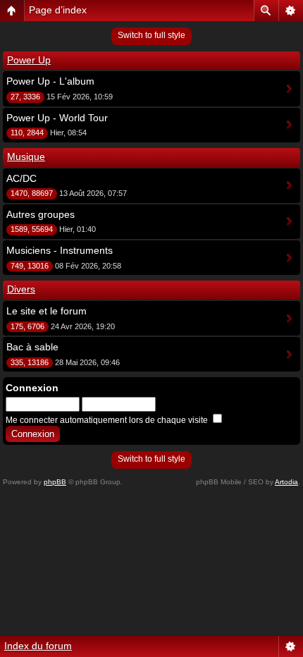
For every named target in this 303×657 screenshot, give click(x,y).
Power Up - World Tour (57, 117)
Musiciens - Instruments (59, 250)
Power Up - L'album (50, 81)
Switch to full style (151, 35)
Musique (26, 156)
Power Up (29, 60)
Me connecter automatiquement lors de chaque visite (108, 420)
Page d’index (58, 10)
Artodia (286, 482)
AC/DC (21, 178)
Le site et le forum (46, 311)
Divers (21, 289)
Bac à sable (32, 346)
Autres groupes (40, 214)
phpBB (55, 482)
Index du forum (38, 645)
